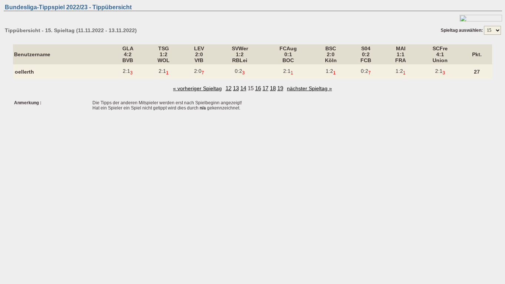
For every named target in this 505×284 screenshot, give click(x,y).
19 (280, 88)
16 (258, 88)
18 (273, 88)
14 (243, 88)
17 (265, 88)
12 (228, 88)
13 (236, 88)
